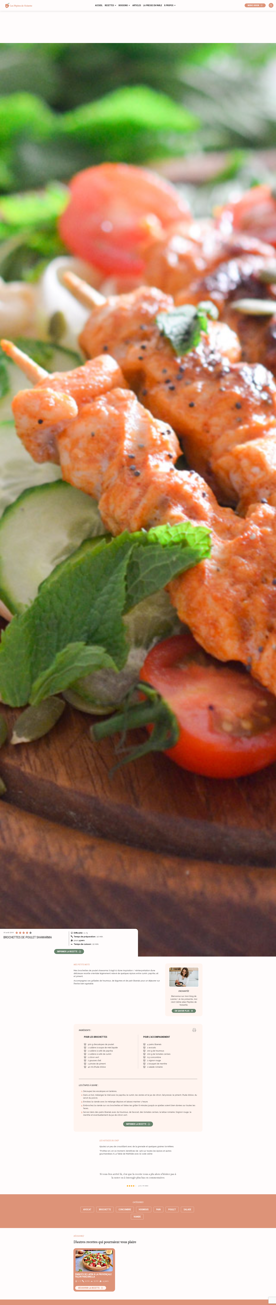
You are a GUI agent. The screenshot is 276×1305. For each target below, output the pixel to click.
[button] (111, 5)
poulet (172, 1209)
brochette (105, 1209)
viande (137, 1216)
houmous (144, 1209)
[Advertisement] (138, 27)
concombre (125, 1209)
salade (187, 1209)
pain (158, 1209)
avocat (87, 1209)
